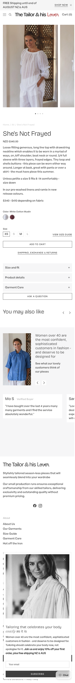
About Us (9, 527)
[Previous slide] (37, 387)
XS (7, 238)
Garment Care (12, 542)
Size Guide (10, 537)
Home (6, 124)
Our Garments (12, 532)
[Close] (62, 562)
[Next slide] (44, 387)
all (13, 124)
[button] (4, 14)
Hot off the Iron (13, 547)
